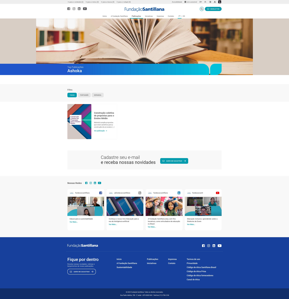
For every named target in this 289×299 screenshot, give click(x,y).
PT (180, 16)
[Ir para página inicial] (144, 9)
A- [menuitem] (205, 2)
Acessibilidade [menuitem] (177, 2)
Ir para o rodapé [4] (124, 2)
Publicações (136, 16)
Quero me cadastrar (174, 161)
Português (84, 95)
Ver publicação (99, 131)
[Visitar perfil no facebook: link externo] (68, 8)
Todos (72, 95)
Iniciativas (149, 16)
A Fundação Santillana (119, 16)
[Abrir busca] (202, 9)
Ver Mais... (74, 222)
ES (184, 16)
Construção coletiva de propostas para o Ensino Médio (104, 116)
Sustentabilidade (124, 267)
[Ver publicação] (79, 121)
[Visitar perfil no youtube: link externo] (85, 8)
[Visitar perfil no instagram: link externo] (74, 8)
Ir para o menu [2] (92, 2)
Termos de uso (193, 259)
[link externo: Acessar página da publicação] (85, 206)
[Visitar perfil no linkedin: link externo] (79, 8)
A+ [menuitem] (200, 2)
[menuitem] (75, 2)
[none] (210, 2)
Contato (171, 16)
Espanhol (97, 95)
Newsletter (214, 9)
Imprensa (160, 16)
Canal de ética (193, 279)
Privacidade (192, 263)
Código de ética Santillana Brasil (201, 267)
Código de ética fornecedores (200, 275)
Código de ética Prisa (196, 271)
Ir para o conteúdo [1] (75, 2)
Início (105, 16)
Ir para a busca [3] (107, 2)
